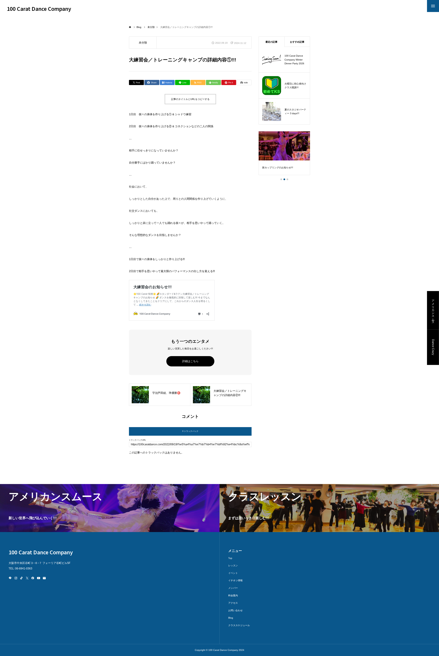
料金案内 (233, 595)
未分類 (143, 42)
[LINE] (10, 578)
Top (230, 558)
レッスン (233, 565)
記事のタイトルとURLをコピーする (190, 99)
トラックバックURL (137, 440)
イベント (233, 573)
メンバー (233, 588)
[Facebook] (32, 578)
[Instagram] (15, 578)
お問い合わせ (235, 610)
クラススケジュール (239, 625)
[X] (27, 578)
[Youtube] (38, 578)
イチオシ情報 (235, 580)
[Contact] (44, 578)
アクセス (233, 602)
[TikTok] (21, 578)
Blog (230, 617)
